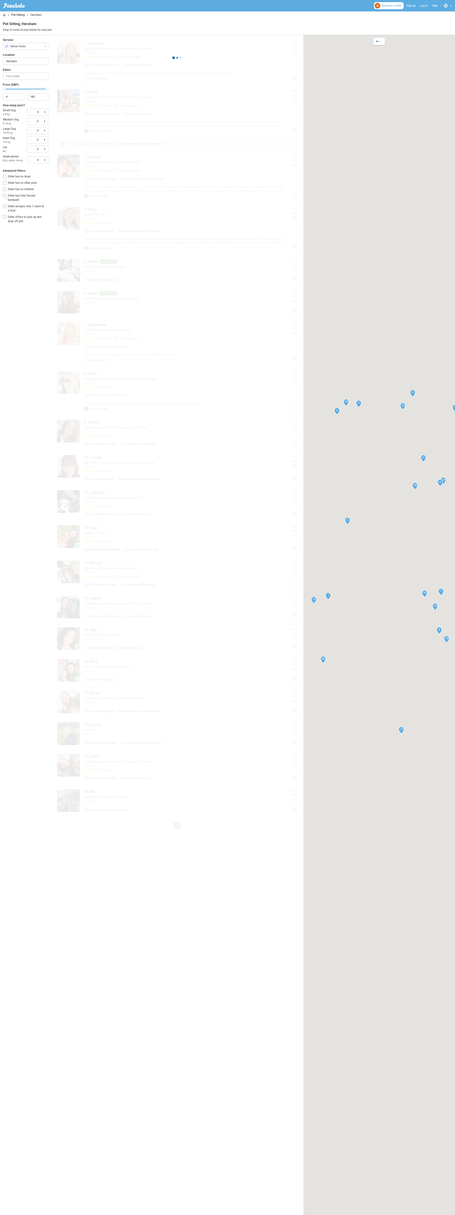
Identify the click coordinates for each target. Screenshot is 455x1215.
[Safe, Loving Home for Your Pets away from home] (177, 914)
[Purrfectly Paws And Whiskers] (177, 497)
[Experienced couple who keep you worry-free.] (177, 879)
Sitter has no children (21, 189)
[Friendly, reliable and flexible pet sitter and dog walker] (177, 61)
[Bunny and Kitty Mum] (177, 333)
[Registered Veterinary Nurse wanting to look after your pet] (177, 837)
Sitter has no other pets (22, 182)
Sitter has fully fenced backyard (21, 198)
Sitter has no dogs (19, 176)
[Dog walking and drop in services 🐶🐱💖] (177, 642)
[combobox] (25, 46)
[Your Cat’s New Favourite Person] (177, 423)
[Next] (188, 976)
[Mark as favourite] (294, 78)
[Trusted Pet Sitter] (177, 280)
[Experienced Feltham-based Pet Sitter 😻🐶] (177, 228)
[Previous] (165, 976)
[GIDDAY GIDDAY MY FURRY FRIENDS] (177, 600)
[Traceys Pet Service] (177, 786)
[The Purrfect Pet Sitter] (177, 176)
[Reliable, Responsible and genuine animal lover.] (177, 736)
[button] (328, 596)
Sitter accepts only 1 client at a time (26, 208)
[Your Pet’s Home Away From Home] (177, 383)
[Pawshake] (14, 5)
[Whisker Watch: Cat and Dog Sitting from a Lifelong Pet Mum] (177, 549)
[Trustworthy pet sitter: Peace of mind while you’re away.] (177, 111)
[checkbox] (4, 176)
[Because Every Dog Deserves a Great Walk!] (177, 455)
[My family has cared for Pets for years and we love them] (177, 949)
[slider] (4, 89)
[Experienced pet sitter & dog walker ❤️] (177, 685)
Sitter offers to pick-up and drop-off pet (24, 219)
